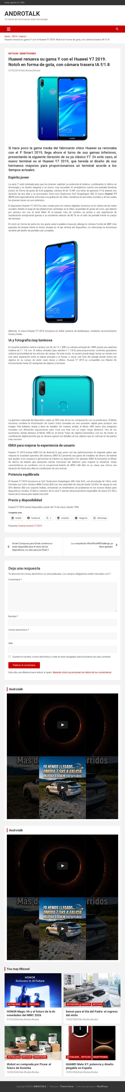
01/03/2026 (12, 1019)
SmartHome (40, 1057)
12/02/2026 (12, 1072)
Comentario (15, 579)
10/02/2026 (71, 1072)
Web (10, 643)
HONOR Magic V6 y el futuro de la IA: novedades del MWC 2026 (31, 1013)
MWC (24, 1004)
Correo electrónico (18, 629)
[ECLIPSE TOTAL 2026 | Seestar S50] (62, 724)
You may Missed (18, 969)
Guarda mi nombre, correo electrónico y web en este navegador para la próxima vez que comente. (61, 656)
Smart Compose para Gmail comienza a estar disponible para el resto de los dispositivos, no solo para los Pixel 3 (32, 546)
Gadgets (85, 1004)
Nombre (13, 616)
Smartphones (28, 53)
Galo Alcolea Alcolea (30, 70)
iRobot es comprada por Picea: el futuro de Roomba (29, 1066)
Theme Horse (67, 1086)
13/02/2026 (71, 1019)
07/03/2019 (14, 70)
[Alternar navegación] (9, 29)
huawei (21, 526)
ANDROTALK (22, 13)
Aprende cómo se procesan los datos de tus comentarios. (82, 672)
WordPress (102, 1086)
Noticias (13, 53)
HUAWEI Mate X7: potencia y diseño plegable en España (89, 1066)
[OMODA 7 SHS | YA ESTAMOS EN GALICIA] (62, 787)
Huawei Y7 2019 (34, 526)
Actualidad (14, 1004)
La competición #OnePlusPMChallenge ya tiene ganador (92, 545)
